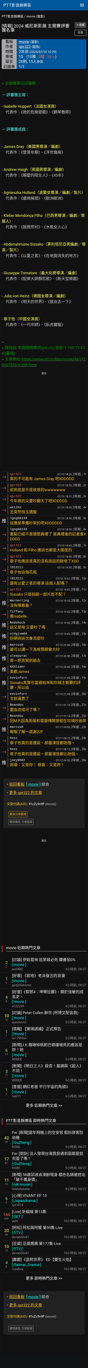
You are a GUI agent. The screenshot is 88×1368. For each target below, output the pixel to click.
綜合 (28, 784)
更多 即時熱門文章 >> (44, 1278)
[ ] (19, 964)
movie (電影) (35, 16)
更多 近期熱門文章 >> (44, 1105)
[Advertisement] (44, 422)
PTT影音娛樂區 (12, 16)
